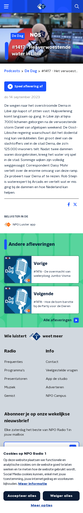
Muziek (9, 387)
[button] (6, 6)
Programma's (14, 370)
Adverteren (55, 387)
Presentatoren (15, 378)
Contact (52, 361)
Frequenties (13, 361)
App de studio (56, 378)
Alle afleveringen (57, 320)
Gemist (9, 395)
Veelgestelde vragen (62, 370)
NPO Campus (56, 395)
